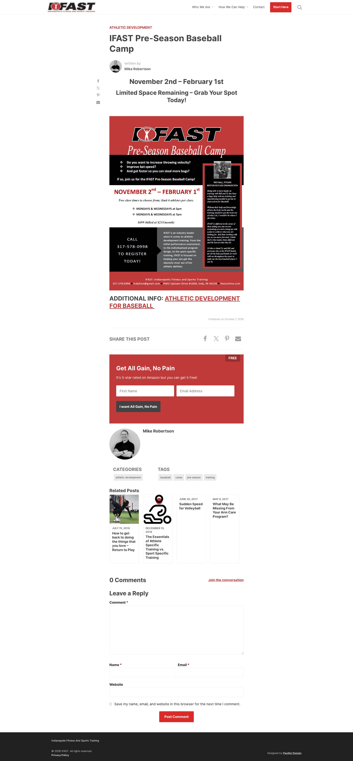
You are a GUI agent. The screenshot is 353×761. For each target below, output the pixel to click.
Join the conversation (226, 580)
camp (179, 477)
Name (115, 665)
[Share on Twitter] (98, 88)
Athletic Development (130, 27)
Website (116, 684)
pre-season (194, 477)
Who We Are (201, 7)
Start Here (280, 7)
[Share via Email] (98, 102)
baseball (165, 477)
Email (183, 665)
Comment (118, 602)
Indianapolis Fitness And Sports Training (72, 7)
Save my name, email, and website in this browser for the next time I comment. (177, 704)
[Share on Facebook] (98, 80)
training (210, 477)
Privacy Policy (60, 755)
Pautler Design (292, 753)
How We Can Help (232, 7)
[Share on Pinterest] (98, 95)
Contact (259, 7)
